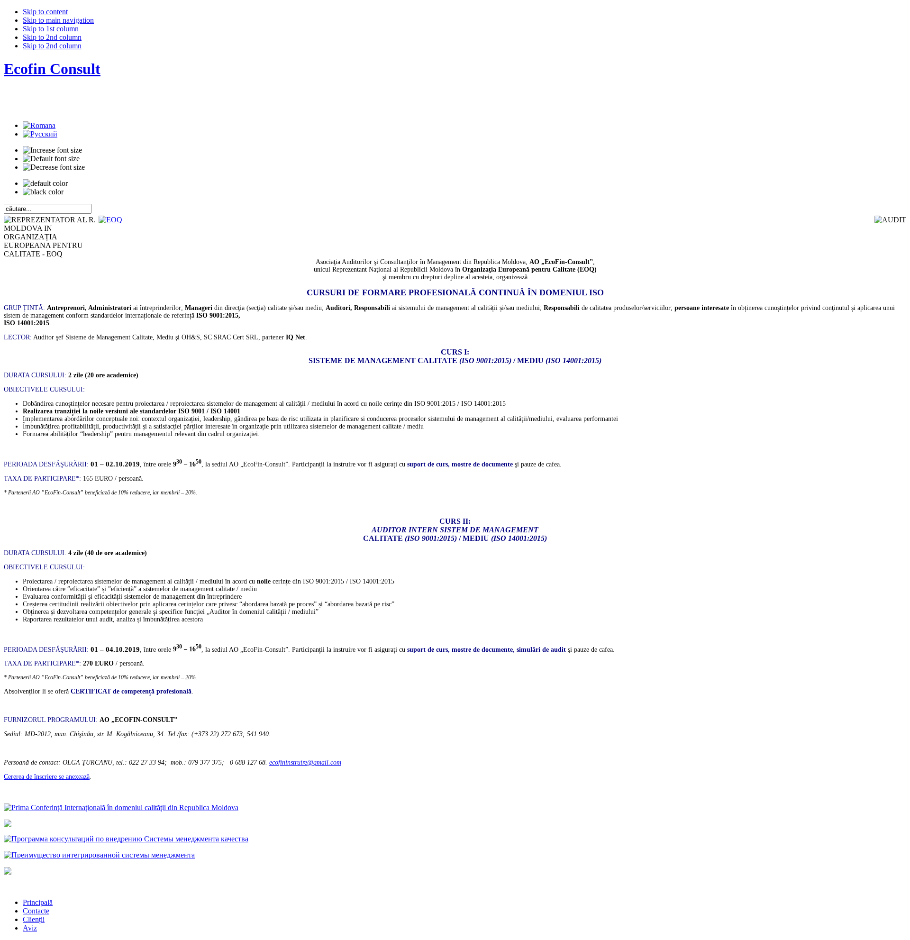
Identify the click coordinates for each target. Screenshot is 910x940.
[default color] (45, 183)
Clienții (34, 919)
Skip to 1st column (51, 29)
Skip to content (45, 12)
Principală (38, 902)
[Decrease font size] (54, 167)
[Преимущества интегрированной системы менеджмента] (99, 855)
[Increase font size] (52, 150)
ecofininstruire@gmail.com (305, 762)
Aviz (30, 928)
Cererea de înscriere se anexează (47, 776)
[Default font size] (51, 159)
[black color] (43, 192)
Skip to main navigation (58, 20)
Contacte (36, 911)
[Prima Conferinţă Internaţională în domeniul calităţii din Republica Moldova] (121, 807)
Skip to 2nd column (52, 37)
